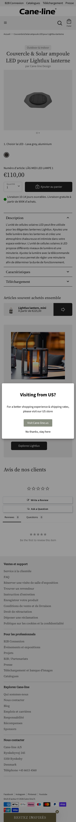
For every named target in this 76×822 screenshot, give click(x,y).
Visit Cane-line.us (38, 423)
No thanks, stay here (38, 431)
